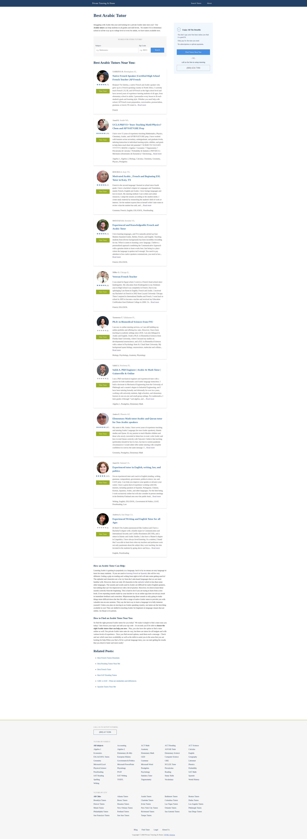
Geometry (97, 761)
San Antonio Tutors (172, 812)
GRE (167, 761)
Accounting (121, 746)
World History (194, 779)
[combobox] (116, 50)
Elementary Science (172, 753)
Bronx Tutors (122, 800)
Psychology (145, 772)
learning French (132, 573)
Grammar (144, 761)
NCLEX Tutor (170, 764)
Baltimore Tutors (171, 796)
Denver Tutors (99, 804)
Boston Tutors (194, 796)
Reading (168, 772)
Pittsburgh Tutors (195, 808)
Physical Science (100, 768)
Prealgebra (145, 768)
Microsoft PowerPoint (125, 764)
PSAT (119, 772)
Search (157, 50)
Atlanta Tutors (122, 796)
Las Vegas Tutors (171, 804)
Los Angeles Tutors (196, 804)
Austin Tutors (146, 796)
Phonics (192, 764)
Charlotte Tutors (147, 800)
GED (143, 757)
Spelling (97, 779)
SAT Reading (99, 776)
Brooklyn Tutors (100, 800)
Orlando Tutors (170, 808)
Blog (136, 830)
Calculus (192, 749)
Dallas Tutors (194, 800)
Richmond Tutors (147, 812)
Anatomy (144, 749)
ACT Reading (170, 746)
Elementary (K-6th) (124, 753)
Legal (156, 830)
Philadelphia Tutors (101, 812)
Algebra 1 (97, 749)
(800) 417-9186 (105, 732)
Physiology (121, 768)
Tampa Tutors (146, 815)
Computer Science (172, 757)
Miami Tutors (99, 808)
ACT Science (194, 746)
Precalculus (169, 768)
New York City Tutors (149, 808)
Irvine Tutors (146, 804)
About (209, 3)
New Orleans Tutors (125, 808)
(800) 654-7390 (193, 68)
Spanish (144, 573)
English (191, 753)
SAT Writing (122, 776)
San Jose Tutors (123, 815)
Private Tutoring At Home (103, 3)
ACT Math (145, 746)
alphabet (141, 582)
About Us (166, 830)
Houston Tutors (123, 804)
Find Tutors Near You (193, 52)
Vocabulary (169, 779)
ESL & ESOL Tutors (101, 757)
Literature (192, 761)
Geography (193, 757)
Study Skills (169, 776)
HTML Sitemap (169, 835)
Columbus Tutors (171, 800)
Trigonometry (146, 779)
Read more (142, 105)
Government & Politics (126, 761)
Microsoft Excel (100, 764)
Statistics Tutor (146, 776)
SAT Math (192, 772)
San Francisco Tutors (101, 815)
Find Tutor (146, 830)
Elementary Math (147, 753)
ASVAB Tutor (170, 749)
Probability (193, 768)
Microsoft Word (147, 764)
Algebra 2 (121, 749)
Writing (96, 783)
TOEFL (120, 779)
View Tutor (103, 91)
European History (124, 757)
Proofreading (98, 772)
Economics (98, 753)
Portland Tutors (123, 812)
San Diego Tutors (195, 812)
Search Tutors (196, 3)
